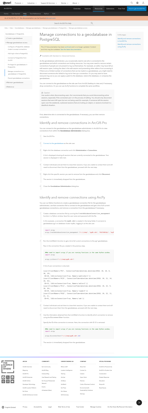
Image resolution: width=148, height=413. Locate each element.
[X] (8, 377)
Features (88, 9)
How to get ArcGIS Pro (137, 9)
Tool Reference (35, 14)
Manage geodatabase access (78, 28)
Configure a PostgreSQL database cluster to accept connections (19, 48)
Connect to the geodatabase (53, 143)
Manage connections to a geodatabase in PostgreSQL (17, 73)
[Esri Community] (3, 381)
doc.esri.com (51, 18)
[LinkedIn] (12, 377)
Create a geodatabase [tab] (15, 38)
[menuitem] (31, 367)
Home (6, 14)
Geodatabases (19, 28)
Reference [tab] (10, 87)
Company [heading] (83, 361)
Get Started (16, 14)
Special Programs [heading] (105, 361)
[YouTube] (12, 381)
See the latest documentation (71, 49)
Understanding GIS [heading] (67, 361)
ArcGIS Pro (8, 8)
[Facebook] (3, 377)
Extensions (110, 9)
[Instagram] (8, 381)
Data (11, 28)
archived (68, 47)
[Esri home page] (7, 3)
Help (25, 14)
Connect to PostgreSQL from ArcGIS (17, 59)
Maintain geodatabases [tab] (15, 82)
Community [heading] (45, 361)
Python (46, 14)
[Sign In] (143, 2)
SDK (53, 14)
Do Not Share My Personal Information (120, 407)
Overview (77, 9)
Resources (98, 9)
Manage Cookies (95, 407)
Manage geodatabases (33, 28)
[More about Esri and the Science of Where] (8, 367)
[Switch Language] (137, 3)
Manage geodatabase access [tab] (17, 43)
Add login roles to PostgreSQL (18, 53)
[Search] (132, 3)
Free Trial (121, 9)
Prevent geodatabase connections (19, 78)
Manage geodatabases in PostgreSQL (55, 28)
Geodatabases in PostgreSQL (14, 34)
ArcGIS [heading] (25, 361)
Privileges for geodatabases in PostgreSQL (17, 66)
